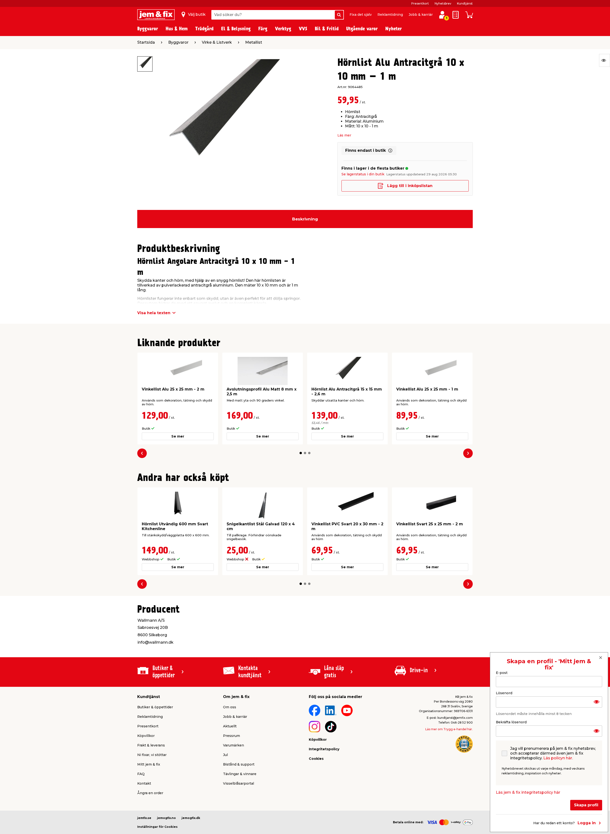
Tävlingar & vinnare (239, 774)
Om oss (229, 707)
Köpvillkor (146, 736)
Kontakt (144, 783)
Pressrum (231, 736)
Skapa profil (586, 805)
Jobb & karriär (421, 14)
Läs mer (344, 135)
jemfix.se (144, 817)
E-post (502, 673)
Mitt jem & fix (148, 764)
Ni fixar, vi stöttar (152, 755)
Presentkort (420, 3)
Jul (225, 755)
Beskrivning (305, 219)
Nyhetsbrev (443, 3)
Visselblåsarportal (238, 783)
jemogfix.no (166, 817)
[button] (301, 453)
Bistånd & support (238, 764)
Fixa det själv (361, 14)
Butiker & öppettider (155, 707)
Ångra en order (150, 793)
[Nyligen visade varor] (604, 60)
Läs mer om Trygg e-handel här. (449, 729)
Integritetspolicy (324, 749)
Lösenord (504, 693)
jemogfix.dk (191, 817)
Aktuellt (230, 726)
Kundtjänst (465, 3)
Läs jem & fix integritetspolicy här (528, 792)
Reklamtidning (390, 14)
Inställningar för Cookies (157, 826)
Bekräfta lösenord (511, 722)
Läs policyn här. (558, 758)
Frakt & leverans (151, 745)
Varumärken (233, 745)
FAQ (141, 774)
